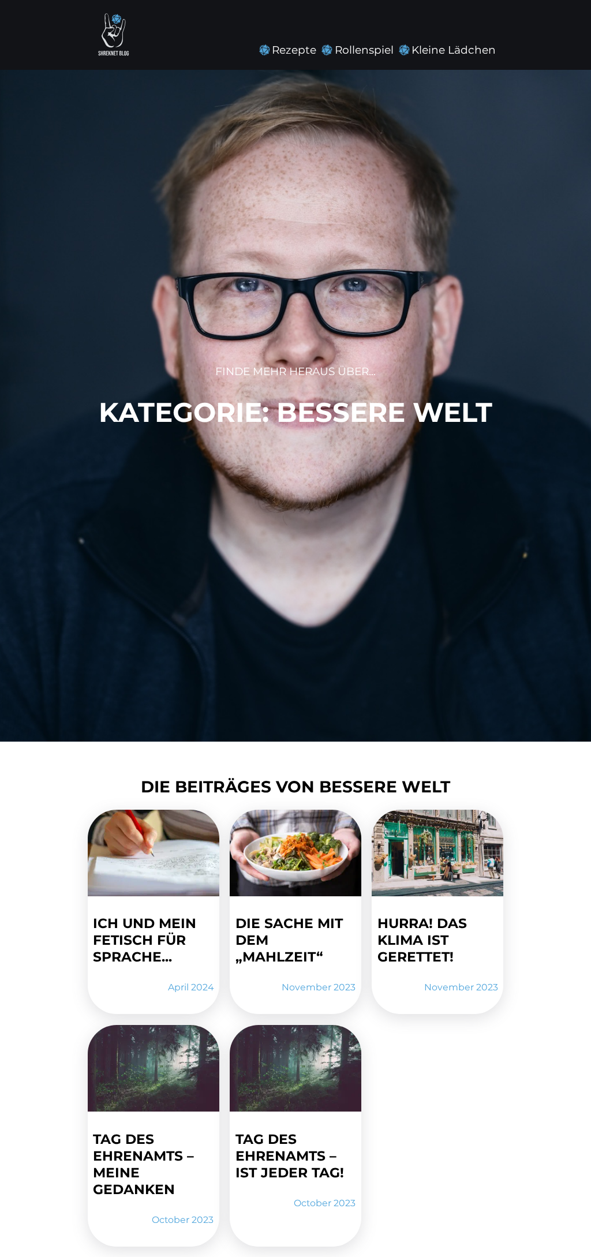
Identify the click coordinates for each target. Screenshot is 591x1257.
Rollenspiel (364, 50)
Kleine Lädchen (454, 50)
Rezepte (294, 50)
